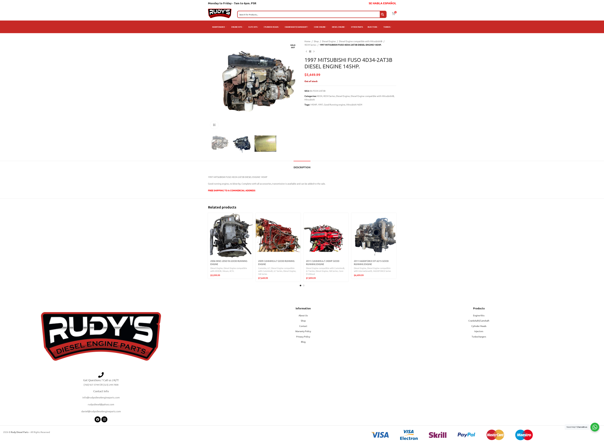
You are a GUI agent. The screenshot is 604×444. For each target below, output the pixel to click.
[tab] (302, 165)
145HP (313, 104)
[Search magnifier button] (383, 14)
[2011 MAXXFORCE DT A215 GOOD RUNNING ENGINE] (374, 235)
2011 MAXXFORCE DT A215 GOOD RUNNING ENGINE (371, 262)
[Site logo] (220, 13)
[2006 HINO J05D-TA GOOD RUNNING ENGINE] (230, 235)
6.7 (268, 268)
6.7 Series (278, 271)
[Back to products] (310, 52)
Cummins (262, 268)
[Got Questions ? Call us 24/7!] (101, 375)
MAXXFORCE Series (382, 271)
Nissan (225, 271)
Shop (316, 41)
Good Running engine (334, 104)
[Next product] (314, 52)
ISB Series (262, 274)
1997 (320, 104)
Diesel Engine (329, 41)
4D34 (319, 96)
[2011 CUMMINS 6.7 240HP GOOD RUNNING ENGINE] (326, 235)
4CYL (231, 271)
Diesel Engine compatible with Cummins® (325, 268)
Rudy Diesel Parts (19, 432)
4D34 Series (310, 44)
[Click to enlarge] (214, 125)
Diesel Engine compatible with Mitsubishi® (360, 41)
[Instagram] (104, 419)
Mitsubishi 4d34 (354, 104)
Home (307, 41)
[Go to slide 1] (300, 285)
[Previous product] (306, 52)
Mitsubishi (309, 99)
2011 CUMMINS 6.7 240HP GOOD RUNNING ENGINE (322, 262)
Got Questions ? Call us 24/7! (101, 380)
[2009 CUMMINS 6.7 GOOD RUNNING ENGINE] (278, 235)
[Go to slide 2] (303, 285)
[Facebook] (98, 419)
